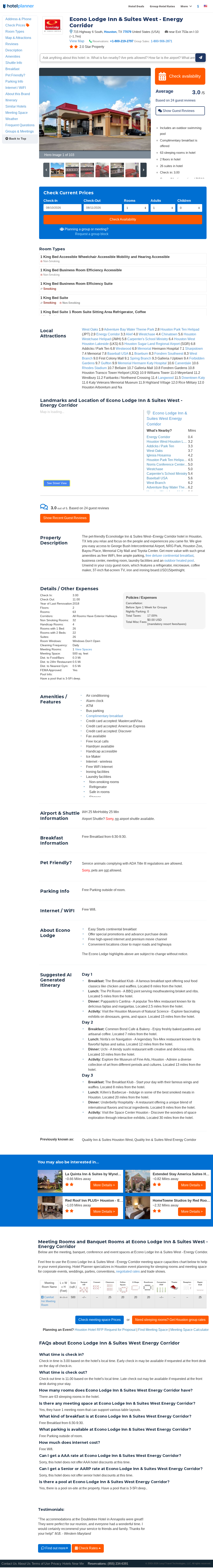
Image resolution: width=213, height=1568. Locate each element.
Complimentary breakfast (104, 716)
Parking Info (14, 81)
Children (184, 200)
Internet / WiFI (15, 87)
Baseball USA (117, 353)
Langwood (166, 377)
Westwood (123, 348)
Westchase (147, 334)
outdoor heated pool (179, 560)
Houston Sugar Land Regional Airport (152, 344)
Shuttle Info (13, 62)
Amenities (12, 56)
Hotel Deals (136, 6)
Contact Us (9, 1563)
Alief (129, 334)
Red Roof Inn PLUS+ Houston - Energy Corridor (94, 1200)
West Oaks (90, 329)
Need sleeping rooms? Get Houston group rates (170, 1319)
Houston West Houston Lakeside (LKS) (175, 441)
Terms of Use (41, 1563)
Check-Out (92, 200)
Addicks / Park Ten (160, 446)
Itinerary (11, 100)
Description (13, 50)
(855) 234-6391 (118, 1563)
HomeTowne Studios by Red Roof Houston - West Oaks (182, 1200)
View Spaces (83, 649)
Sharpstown (194, 348)
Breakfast (12, 69)
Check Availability (123, 219)
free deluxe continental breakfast (169, 555)
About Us (24, 1563)
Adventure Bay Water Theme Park (129, 329)
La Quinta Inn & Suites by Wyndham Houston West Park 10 (94, 1174)
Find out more (56, 1548)
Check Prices (15, 25)
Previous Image (52, 113)
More (184, 6)
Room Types (14, 31)
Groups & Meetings (19, 131)
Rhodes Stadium (94, 368)
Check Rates (88, 1548)
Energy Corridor (108, 334)
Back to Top (17, 138)
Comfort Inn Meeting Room (48, 1301)
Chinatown (169, 334)
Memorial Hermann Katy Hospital (142, 363)
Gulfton (106, 363)
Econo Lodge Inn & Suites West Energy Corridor (167, 418)
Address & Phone (18, 19)
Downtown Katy (193, 377)
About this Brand (17, 94)
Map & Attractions (18, 38)
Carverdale (183, 363)
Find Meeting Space (153, 1329)
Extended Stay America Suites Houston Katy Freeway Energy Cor (182, 1174)
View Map (76, 41)
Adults (156, 200)
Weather (11, 119)
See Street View (57, 483)
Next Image (137, 113)
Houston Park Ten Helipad (179, 329)
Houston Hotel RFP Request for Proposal (105, 1329)
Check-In (50, 200)
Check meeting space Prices (99, 1319)
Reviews (11, 44)
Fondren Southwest (168, 353)
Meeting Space (16, 112)
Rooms (129, 200)
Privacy (56, 1563)
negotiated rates (128, 1271)
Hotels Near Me (73, 1563)
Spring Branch (140, 358)
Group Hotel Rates (162, 6)
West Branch (156, 483)
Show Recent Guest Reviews (65, 518)
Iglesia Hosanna (159, 455)
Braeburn (141, 353)
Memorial (144, 348)
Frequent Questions (20, 125)
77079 (127, 31)
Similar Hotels (15, 106)
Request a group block (91, 234)
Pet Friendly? (15, 75)
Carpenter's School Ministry (147, 339)
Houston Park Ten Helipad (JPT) (170, 460)
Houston (110, 31)
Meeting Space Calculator (189, 1329)
